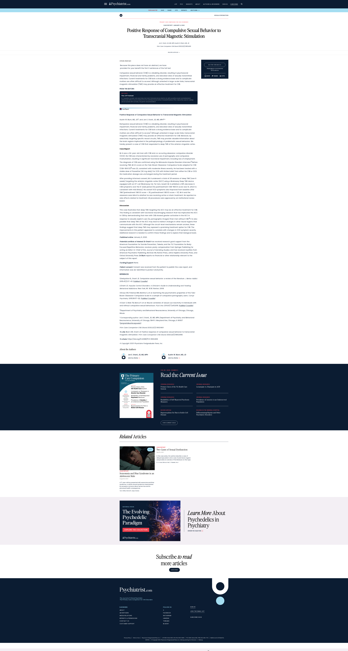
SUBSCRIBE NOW (196, 617)
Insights (189, 4)
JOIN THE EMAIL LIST (197, 611)
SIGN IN (192, 607)
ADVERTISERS (124, 613)
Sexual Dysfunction (221, 15)
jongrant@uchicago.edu (130, 323)
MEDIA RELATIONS (126, 615)
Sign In (225, 4)
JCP (175, 4)
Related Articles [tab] (173, 52)
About (197, 4)
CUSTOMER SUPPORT (127, 624)
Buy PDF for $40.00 (214, 65)
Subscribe (234, 4)
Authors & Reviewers (211, 4)
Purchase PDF (152, 10)
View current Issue (169, 423)
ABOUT (122, 610)
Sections (194, 10)
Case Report (167, 25)
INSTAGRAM (167, 615)
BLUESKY (166, 624)
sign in (212, 68)
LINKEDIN (166, 618)
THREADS (166, 621)
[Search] (241, 4)
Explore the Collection (194, 531)
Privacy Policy (127, 638)
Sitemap (200, 640)
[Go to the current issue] (136, 417)
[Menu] (105, 4)
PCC (181, 4)
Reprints (184, 10)
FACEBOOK (167, 613)
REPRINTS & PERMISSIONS (128, 618)
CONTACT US (124, 621)
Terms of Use (136, 638)
